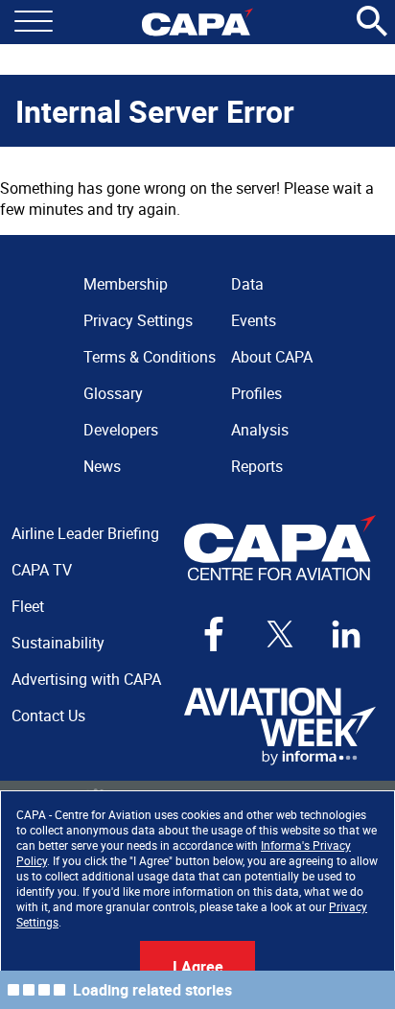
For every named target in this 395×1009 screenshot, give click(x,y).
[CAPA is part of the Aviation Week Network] (280, 726)
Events (253, 320)
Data (247, 283)
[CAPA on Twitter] (280, 634)
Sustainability (58, 642)
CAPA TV (42, 569)
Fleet (28, 606)
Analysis (260, 429)
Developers (120, 429)
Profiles (256, 393)
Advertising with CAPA (86, 679)
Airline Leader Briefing (85, 533)
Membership (125, 283)
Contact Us (48, 715)
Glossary (113, 393)
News (102, 466)
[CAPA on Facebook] (214, 634)
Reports (257, 466)
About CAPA (272, 356)
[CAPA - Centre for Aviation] (197, 22)
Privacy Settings (138, 320)
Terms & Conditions (149, 356)
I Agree (198, 966)
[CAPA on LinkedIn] (346, 634)
